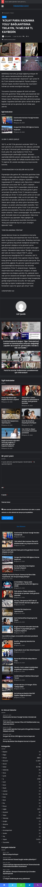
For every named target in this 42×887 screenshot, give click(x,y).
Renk (4, 800)
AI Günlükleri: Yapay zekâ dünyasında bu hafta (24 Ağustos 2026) (26, 584)
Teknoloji (5, 818)
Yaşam (5, 839)
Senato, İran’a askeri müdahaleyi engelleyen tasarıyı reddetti (26, 668)
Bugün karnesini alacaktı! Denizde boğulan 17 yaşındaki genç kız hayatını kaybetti (11, 443)
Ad (3, 487)
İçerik (4, 776)
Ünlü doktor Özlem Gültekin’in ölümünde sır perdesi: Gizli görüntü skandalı (30, 400)
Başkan (5, 752)
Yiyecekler (6, 842)
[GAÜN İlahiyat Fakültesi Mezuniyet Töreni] (7, 678)
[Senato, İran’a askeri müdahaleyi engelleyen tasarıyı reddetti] (7, 670)
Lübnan (5, 791)
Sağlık (4, 809)
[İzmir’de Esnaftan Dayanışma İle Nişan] (31, 414)
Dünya (5, 758)
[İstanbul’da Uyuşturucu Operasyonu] (11, 414)
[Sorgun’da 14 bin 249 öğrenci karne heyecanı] (7, 129)
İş (3, 779)
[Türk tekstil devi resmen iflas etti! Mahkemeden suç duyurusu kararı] (7, 544)
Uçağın (5, 821)
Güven (5, 764)
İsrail (4, 782)
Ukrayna (5, 824)
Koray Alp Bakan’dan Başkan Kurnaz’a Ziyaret (10, 398)
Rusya (5, 806)
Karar (4, 785)
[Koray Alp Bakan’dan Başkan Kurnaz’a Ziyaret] (11, 390)
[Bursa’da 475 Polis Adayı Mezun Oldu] (7, 661)
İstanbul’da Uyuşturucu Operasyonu (10, 422)
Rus (4, 803)
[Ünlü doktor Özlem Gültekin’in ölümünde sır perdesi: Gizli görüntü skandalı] (31, 390)
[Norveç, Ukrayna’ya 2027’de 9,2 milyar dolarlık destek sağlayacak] (7, 603)
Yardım (5, 833)
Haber (12, 13)
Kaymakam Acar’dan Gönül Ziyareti (27, 650)
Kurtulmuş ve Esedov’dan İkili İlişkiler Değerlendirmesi (24, 694)
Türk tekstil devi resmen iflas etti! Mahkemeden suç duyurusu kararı (26, 542)
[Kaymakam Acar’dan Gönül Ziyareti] (7, 652)
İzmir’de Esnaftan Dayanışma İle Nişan (29, 422)
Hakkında (5, 770)
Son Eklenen (21, 526)
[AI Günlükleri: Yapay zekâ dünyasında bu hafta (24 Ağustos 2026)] (7, 584)
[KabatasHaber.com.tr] (21, 6)
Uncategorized (7, 830)
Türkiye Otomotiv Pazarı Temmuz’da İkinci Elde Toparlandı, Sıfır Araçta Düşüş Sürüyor (18, 576)
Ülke (4, 827)
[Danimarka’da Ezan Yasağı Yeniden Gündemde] (7, 120)
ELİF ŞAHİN (8, 36)
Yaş (4, 836)
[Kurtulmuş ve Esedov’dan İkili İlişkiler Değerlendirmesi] (7, 696)
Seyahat (5, 812)
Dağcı (4, 755)
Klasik (4, 788)
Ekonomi (5, 761)
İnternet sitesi (6, 502)
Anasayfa (6, 13)
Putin (4, 797)
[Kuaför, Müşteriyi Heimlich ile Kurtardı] (7, 644)
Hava (4, 773)
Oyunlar (5, 794)
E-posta (4, 495)
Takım (4, 815)
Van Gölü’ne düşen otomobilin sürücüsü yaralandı (29, 431)
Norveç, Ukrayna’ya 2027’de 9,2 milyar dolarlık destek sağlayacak (26, 602)
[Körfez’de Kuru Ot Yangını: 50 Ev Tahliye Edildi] (7, 687)
